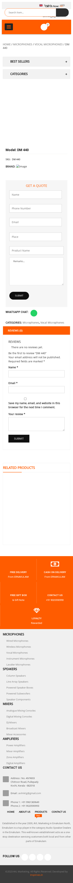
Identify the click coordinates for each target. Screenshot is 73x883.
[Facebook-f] (24, 857)
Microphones (22, 44)
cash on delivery (55, 572)
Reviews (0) (15, 330)
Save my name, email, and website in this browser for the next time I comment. (34, 405)
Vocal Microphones (49, 44)
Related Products (19, 467)
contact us (55, 595)
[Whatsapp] (47, 857)
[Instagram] (40, 857)
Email (13, 383)
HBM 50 (36, 494)
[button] (34, 313)
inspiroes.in (36, 875)
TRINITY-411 (36, 526)
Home (7, 44)
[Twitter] (32, 857)
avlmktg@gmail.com (29, 793)
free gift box (18, 595)
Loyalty (37, 618)
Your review (16, 414)
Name (13, 367)
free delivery (18, 572)
